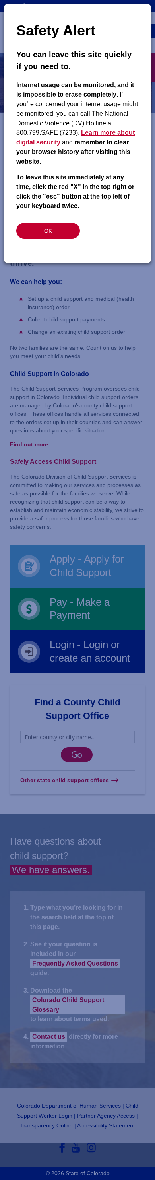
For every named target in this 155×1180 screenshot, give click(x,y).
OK (48, 231)
